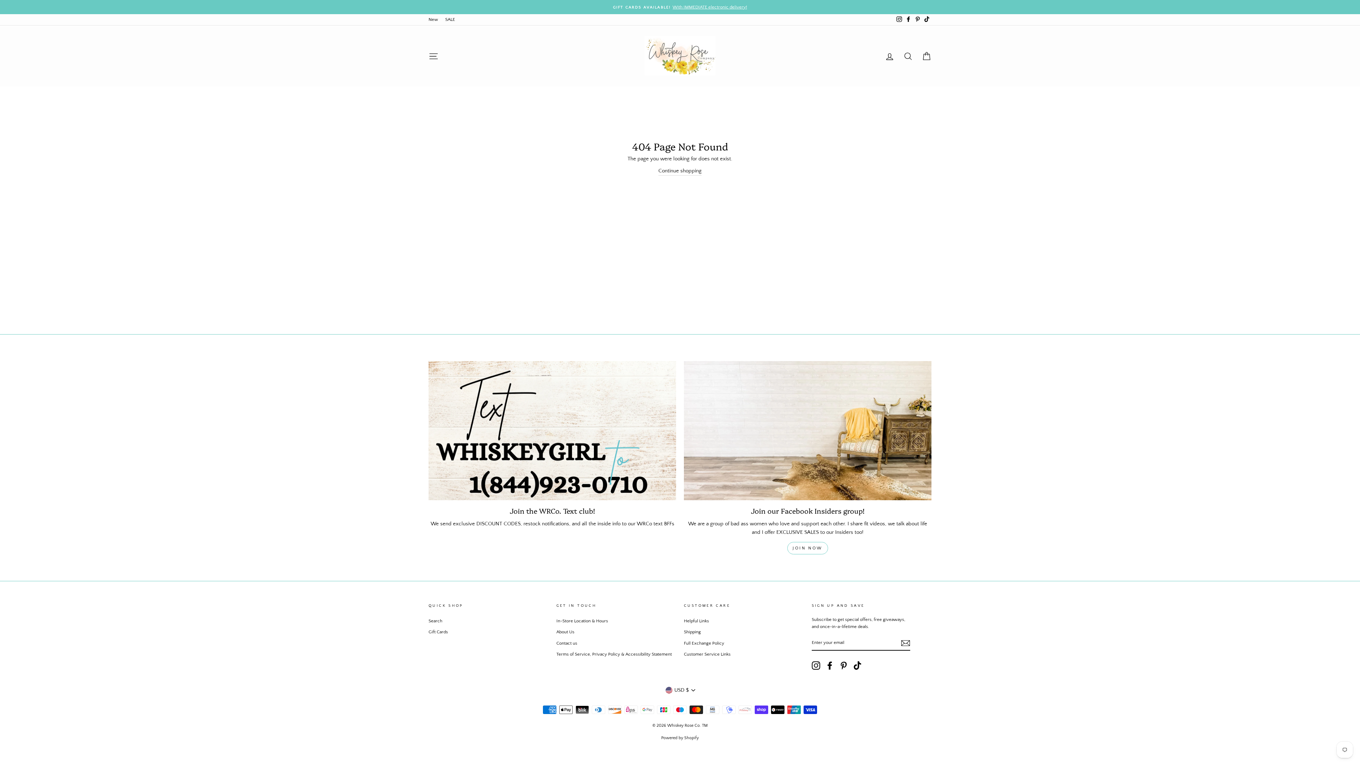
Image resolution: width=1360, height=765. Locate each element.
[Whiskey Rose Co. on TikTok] (857, 665)
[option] (680, 7)
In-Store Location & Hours (582, 620)
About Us (565, 631)
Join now (808, 548)
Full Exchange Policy (704, 643)
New (433, 19)
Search (435, 620)
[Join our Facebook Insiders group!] (807, 430)
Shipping (692, 631)
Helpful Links (696, 620)
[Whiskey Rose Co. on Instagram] (816, 665)
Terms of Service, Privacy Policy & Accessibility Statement (614, 654)
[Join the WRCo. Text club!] (552, 430)
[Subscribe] (905, 643)
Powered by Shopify (680, 738)
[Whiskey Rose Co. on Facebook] (830, 665)
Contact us (566, 643)
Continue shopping (680, 171)
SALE (450, 19)
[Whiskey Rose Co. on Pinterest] (843, 665)
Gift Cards (438, 631)
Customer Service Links (707, 654)
